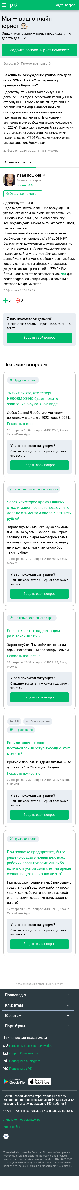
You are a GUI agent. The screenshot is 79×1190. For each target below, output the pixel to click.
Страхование (24, 730)
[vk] (6, 1136)
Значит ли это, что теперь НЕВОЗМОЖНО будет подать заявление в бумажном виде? (33, 398)
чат (63, 274)
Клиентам (14, 1005)
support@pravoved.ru (23, 1053)
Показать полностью (23, 424)
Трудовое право (25, 380)
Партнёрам (15, 1026)
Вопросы (9, 63)
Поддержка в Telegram (24, 1061)
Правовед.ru (16, 995)
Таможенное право (34, 63)
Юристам (13, 1015)
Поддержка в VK (20, 1068)
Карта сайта (11, 1126)
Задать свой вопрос (39, 338)
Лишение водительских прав (34, 618)
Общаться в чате (22, 194)
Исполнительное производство (36, 489)
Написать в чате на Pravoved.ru (30, 1045)
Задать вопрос (65, 5)
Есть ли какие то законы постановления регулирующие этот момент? (38, 748)
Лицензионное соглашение (21, 1119)
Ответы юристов (18, 162)
